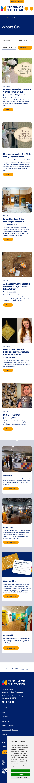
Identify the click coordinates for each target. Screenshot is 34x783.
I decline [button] (20, 774)
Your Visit (4, 708)
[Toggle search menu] (26, 9)
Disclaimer (5, 734)
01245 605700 (8, 689)
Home (4, 18)
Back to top (24, 669)
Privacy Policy (5, 721)
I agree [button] (20, 771)
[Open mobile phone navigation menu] (31, 9)
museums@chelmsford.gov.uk (13, 692)
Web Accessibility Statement (10, 730)
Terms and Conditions (8, 725)
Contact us (5, 716)
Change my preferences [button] (20, 777)
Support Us (5, 712)
